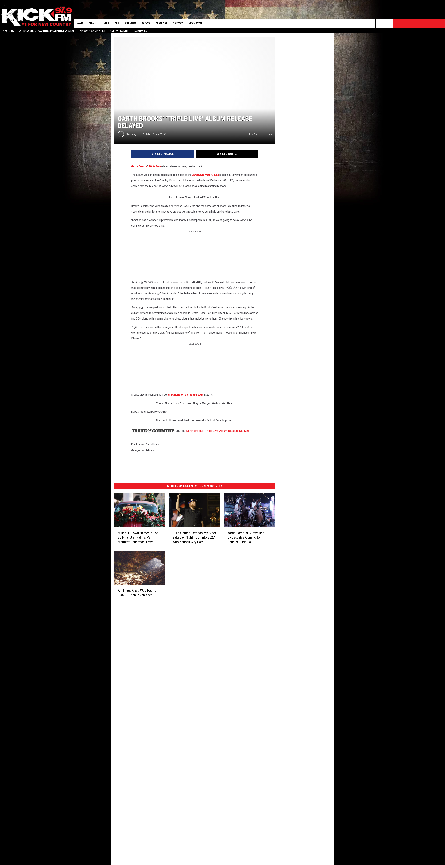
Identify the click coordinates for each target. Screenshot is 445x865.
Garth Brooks (139, 166)
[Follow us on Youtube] (388, 23)
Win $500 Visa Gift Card (92, 30)
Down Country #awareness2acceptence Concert (46, 30)
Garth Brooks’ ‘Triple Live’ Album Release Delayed (218, 430)
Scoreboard (140, 30)
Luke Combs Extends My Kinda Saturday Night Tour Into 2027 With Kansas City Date (194, 537)
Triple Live (154, 166)
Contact (178, 23)
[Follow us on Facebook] (380, 23)
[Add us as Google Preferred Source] (371, 23)
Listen (105, 23)
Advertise (161, 23)
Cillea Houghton (132, 134)
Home (80, 23)
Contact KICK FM (119, 30)
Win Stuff (130, 23)
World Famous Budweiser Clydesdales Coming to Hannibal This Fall (245, 537)
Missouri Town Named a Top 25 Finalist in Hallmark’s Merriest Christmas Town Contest (138, 537)
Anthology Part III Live (205, 174)
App (117, 23)
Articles (149, 450)
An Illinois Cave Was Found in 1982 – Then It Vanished (138, 592)
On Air (92, 23)
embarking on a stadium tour (185, 394)
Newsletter (196, 23)
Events (146, 23)
